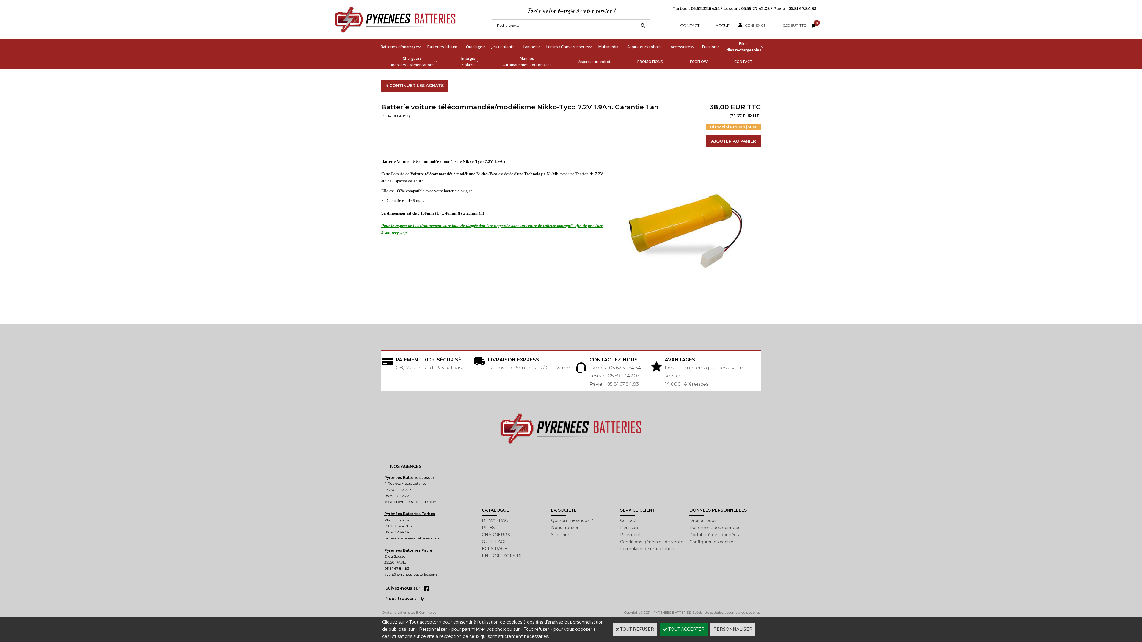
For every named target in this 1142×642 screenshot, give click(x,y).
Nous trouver (564, 527)
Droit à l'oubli (702, 520)
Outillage (474, 46)
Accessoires (681, 46)
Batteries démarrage (399, 46)
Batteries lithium (442, 46)
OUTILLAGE (494, 542)
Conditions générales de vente (651, 542)
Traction (708, 46)
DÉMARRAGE (496, 520)
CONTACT (743, 61)
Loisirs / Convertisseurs (567, 46)
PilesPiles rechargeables (743, 47)
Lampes (530, 46)
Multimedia (608, 46)
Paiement (630, 534)
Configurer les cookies (712, 542)
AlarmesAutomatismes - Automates (527, 61)
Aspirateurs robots (644, 46)
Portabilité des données (714, 534)
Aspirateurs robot (594, 61)
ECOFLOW (699, 61)
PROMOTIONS (650, 61)
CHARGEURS (496, 534)
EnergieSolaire (468, 61)
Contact (689, 25)
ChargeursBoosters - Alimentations (412, 61)
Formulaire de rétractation (647, 548)
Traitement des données (714, 527)
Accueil (724, 25)
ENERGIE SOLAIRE (502, 555)
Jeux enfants (503, 46)
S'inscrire (560, 534)
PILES (488, 527)
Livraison (629, 527)
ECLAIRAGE (494, 548)
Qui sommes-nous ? (572, 520)
